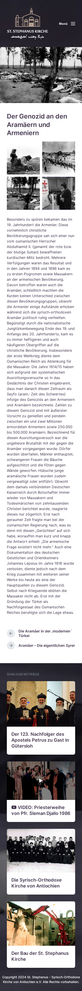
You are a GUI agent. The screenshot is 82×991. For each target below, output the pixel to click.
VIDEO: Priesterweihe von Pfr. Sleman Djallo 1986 (40, 810)
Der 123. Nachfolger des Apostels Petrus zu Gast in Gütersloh (40, 740)
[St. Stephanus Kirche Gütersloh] (29, 24)
